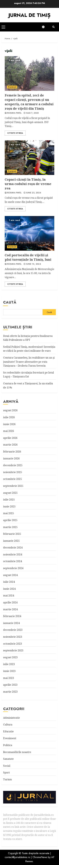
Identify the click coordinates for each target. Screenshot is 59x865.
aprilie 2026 (10, 438)
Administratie (11, 717)
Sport (6, 772)
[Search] (53, 27)
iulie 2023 (9, 664)
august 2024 (10, 575)
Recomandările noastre (17, 752)
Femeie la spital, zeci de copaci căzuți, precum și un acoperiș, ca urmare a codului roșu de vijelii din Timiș (29, 73)
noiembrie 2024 (12, 554)
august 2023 (10, 657)
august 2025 (10, 492)
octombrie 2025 (12, 479)
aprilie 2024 (10, 602)
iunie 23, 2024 (33, 193)
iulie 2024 (9, 582)
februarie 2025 (12, 534)
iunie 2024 (9, 588)
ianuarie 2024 (11, 623)
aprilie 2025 (10, 520)
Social (6, 765)
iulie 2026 (9, 417)
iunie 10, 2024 (33, 264)
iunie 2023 (9, 671)
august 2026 (10, 410)
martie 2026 (10, 444)
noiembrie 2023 (12, 636)
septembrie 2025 (13, 486)
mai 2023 (8, 678)
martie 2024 (10, 609)
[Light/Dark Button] (45, 26)
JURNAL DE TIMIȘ (29, 15)
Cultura (7, 724)
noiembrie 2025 (12, 472)
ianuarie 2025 (11, 540)
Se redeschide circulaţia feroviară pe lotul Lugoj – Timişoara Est (28, 374)
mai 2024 (8, 595)
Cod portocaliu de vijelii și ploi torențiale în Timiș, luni (29, 233)
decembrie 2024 (12, 547)
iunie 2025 (9, 506)
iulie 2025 (9, 499)
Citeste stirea (15, 133)
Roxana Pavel (14, 113)
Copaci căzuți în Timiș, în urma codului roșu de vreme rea (29, 157)
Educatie (8, 731)
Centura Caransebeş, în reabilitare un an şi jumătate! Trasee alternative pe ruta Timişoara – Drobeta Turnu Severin (29, 361)
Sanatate (8, 759)
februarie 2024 (12, 616)
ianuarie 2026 (11, 458)
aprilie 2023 (10, 684)
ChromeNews (40, 857)
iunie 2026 (9, 424)
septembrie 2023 (13, 650)
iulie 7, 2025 (32, 113)
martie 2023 (10, 691)
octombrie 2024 (12, 561)
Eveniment (12, 87)
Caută (9, 302)
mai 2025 (8, 513)
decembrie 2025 (12, 465)
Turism (7, 779)
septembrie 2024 (13, 568)
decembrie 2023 (12, 630)
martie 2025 (10, 527)
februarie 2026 (12, 451)
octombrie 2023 (12, 643)
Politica (7, 745)
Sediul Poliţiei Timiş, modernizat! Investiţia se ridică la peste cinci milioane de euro (29, 349)
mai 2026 (8, 431)
